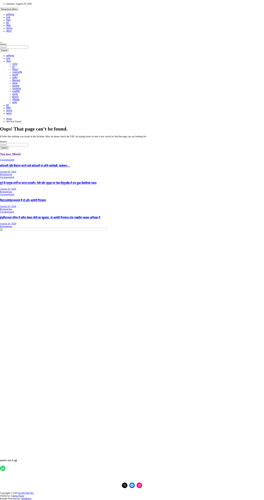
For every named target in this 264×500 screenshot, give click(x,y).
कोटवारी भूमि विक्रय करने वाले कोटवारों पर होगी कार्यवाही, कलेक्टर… (35, 165)
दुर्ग (13, 66)
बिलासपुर (16, 80)
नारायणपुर (16, 88)
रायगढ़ (15, 94)
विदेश (8, 25)
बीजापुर (15, 97)
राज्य (8, 17)
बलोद (14, 102)
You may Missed (10, 154)
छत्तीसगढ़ (10, 14)
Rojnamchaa (6, 174)
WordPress (26, 498)
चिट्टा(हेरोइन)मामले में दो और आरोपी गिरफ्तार (23, 200)
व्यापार (9, 31)
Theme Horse (17, 496)
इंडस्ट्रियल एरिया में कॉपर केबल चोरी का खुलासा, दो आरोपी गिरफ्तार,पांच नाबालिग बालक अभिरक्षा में (50, 217)
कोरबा (15, 83)
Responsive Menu (9, 9)
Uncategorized (7, 159)
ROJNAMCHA (26, 493)
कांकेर (15, 77)
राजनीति (16, 91)
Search (3, 44)
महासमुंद (15, 86)
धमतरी (15, 75)
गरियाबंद (16, 99)
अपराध (9, 28)
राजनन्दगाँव (17, 72)
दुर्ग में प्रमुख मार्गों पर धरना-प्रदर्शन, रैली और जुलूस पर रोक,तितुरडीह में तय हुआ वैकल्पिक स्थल (48, 183)
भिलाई (15, 69)
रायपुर (15, 64)
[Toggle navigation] (1, 42)
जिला (8, 20)
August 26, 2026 (8, 171)
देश (7, 23)
